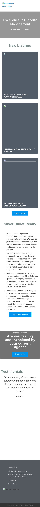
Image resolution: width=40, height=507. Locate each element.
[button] (36, 5)
